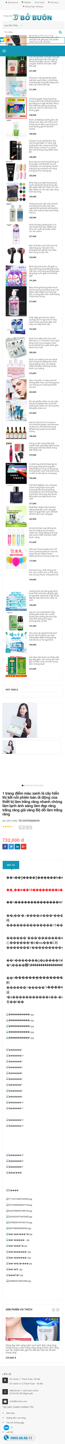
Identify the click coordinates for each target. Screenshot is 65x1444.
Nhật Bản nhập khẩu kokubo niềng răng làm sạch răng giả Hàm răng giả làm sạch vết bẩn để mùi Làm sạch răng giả (43, 510)
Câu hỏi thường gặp (15, 1422)
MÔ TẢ (11, 865)
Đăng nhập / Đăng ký (34, 6)
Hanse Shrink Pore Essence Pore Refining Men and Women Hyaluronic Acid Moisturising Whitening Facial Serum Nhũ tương (44, 427)
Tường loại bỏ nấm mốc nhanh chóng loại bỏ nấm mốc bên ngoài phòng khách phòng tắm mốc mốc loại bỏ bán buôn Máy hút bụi (44, 208)
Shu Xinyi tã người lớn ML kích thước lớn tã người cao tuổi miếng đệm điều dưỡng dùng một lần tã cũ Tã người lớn (43, 636)
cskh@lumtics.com (18, 1401)
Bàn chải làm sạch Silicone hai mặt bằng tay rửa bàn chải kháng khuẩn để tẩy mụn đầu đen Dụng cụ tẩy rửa (43, 249)
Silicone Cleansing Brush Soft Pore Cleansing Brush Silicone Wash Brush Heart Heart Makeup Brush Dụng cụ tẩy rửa (44, 552)
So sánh (40, 2)
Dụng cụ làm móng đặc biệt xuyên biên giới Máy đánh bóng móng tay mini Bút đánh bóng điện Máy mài (44, 446)
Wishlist (27, 2)
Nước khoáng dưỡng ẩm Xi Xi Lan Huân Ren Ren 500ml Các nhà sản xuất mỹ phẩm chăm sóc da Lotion (43, 228)
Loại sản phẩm (11, 25)
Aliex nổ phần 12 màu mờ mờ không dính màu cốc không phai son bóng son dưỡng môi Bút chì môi (44, 383)
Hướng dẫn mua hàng (16, 1417)
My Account (13, 2)
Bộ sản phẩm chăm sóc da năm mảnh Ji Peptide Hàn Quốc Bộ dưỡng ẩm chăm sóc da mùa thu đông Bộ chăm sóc (44, 404)
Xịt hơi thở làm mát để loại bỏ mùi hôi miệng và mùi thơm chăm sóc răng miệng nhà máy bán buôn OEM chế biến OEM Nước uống (43, 532)
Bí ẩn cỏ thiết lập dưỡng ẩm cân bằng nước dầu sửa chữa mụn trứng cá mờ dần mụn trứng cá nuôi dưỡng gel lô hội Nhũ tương (43, 124)
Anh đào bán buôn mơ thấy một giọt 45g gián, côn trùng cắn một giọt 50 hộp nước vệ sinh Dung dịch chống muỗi (44, 660)
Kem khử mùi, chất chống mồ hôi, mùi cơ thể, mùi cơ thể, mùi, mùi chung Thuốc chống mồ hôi (43, 572)
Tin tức (9, 1427)
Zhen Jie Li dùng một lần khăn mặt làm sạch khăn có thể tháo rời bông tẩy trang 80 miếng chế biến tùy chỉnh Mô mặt (43, 81)
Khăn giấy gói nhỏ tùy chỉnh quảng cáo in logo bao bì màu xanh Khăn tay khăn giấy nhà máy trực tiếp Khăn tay (43, 321)
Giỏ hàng (54, 2)
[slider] (7, 827)
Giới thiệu (10, 1413)
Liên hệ (9, 1431)
